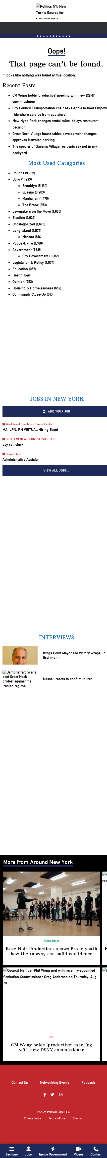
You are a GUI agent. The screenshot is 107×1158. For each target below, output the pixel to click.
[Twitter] (53, 1095)
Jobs (28, 1154)
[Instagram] (61, 1095)
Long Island (21, 230)
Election (18, 217)
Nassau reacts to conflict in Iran (68, 679)
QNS (51, 1037)
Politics (18, 173)
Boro (16, 179)
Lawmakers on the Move (31, 211)
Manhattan (30, 198)
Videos (79, 1154)
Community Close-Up (29, 294)
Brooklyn (29, 186)
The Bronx (30, 205)
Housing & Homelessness (32, 288)
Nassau (28, 237)
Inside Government (53, 1154)
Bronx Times (51, 941)
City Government (35, 256)
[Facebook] (45, 1095)
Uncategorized (23, 224)
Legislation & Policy (28, 262)
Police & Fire (22, 243)
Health (17, 275)
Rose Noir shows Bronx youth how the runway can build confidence (51, 951)
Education (20, 269)
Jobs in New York (56, 399)
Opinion (18, 281)
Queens (28, 192)
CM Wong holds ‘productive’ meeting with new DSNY (51, 1047)
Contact (96, 1154)
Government (22, 250)
